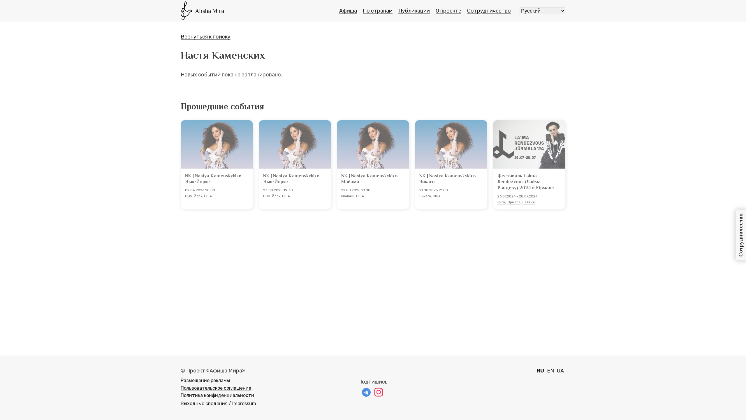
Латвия (528, 202)
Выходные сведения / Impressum (218, 403)
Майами (347, 196)
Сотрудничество (489, 11)
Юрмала (513, 202)
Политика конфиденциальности (217, 395)
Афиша (348, 11)
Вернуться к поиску (206, 37)
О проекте (448, 11)
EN (550, 371)
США (208, 196)
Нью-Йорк (193, 196)
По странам (378, 11)
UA (560, 371)
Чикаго (425, 196)
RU (540, 371)
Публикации (414, 11)
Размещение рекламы (205, 380)
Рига (501, 202)
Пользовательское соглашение (216, 388)
